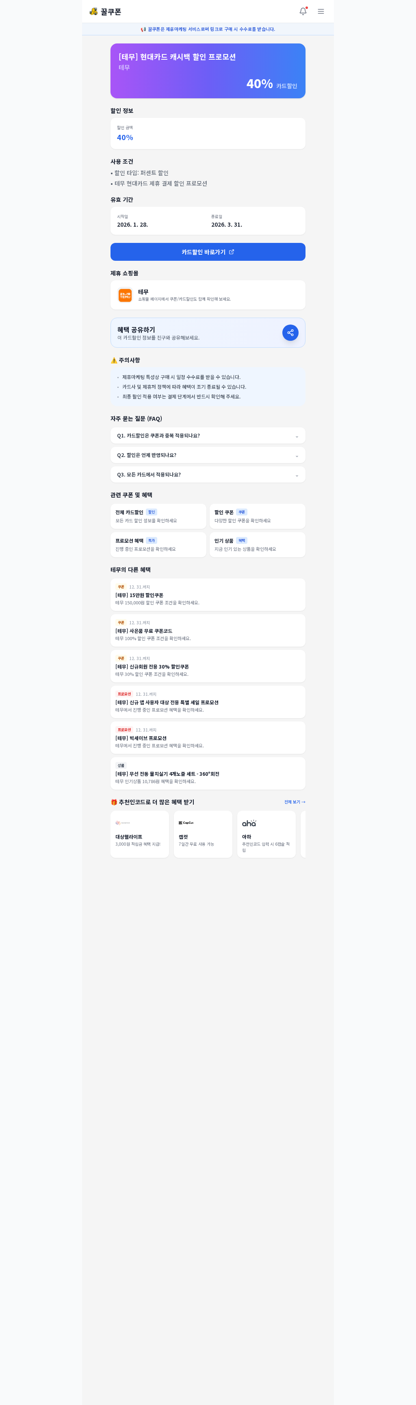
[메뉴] (320, 11)
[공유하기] (290, 333)
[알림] (303, 11)
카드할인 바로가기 (203, 252)
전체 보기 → (295, 802)
